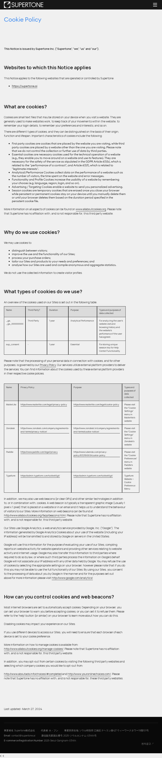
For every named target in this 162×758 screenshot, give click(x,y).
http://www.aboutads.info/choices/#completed (33, 674)
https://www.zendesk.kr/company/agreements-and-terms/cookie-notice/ (96, 430)
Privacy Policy (48, 365)
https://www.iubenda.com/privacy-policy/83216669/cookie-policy (90, 453)
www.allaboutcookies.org (91, 209)
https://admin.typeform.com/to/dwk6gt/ (40, 475)
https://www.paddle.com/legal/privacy (39, 451)
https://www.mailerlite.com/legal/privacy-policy (44, 404)
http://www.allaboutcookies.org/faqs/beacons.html (35, 515)
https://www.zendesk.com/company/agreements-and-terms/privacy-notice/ (45, 430)
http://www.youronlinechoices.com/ (89, 674)
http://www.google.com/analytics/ (72, 578)
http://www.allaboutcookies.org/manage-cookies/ (33, 649)
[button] (154, 4)
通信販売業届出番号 (69, 735)
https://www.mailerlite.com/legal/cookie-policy (96, 404)
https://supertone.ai (24, 86)
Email (19, 735)
